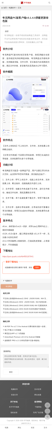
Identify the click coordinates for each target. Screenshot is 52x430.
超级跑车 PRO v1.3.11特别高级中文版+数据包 (22, 340)
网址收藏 (37, 395)
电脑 (6, 428)
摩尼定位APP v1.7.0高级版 (15, 333)
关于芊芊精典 (14, 407)
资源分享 (14, 395)
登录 (37, 267)
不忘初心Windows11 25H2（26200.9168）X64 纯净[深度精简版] (27, 302)
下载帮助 (38, 407)
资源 (32, 428)
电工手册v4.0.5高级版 (13, 330)
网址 (19, 428)
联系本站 (35, 420)
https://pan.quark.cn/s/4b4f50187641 (17, 256)
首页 (5, 8)
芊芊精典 (27, 3)
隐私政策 (14, 412)
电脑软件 (12, 8)
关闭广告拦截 (38, 412)
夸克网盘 (9, 286)
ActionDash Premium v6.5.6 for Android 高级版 (22, 337)
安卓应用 (37, 389)
